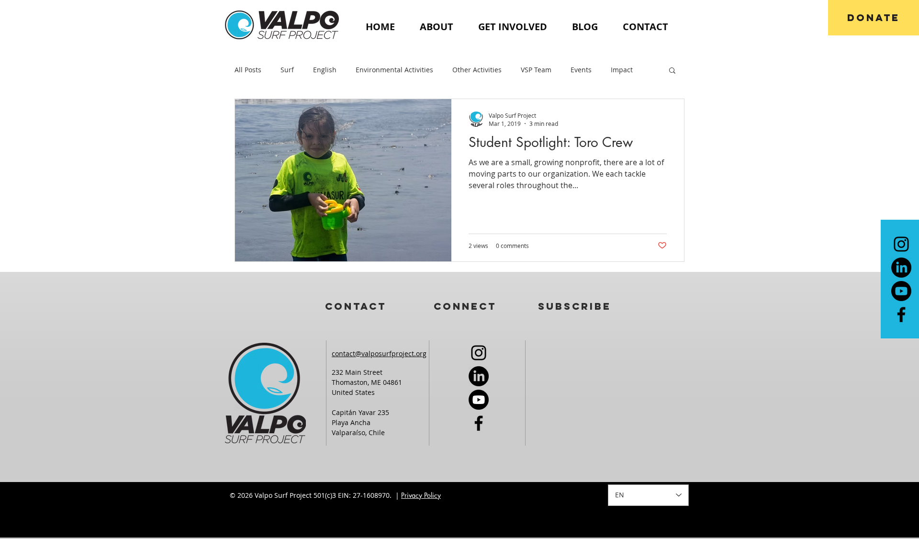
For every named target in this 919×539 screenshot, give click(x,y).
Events (581, 69)
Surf (287, 69)
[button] (672, 71)
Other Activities (477, 69)
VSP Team (536, 69)
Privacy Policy (421, 495)
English (324, 69)
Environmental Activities (394, 69)
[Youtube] (901, 291)
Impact (622, 69)
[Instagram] (901, 244)
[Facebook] (901, 314)
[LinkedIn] (901, 268)
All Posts (248, 69)
